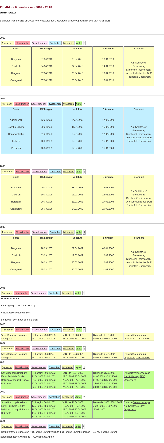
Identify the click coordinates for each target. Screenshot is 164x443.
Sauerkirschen (39, 43)
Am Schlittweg (131, 376)
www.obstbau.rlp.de (43, 436)
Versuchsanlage (141, 373)
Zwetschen (55, 43)
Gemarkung (139, 335)
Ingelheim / (129, 338)
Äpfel (79, 43)
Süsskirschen (23, 43)
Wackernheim (143, 338)
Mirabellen (68, 43)
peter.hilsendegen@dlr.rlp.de (15, 436)
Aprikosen (7, 104)
